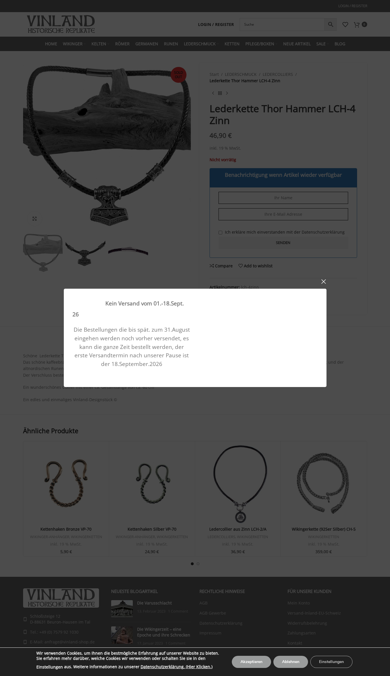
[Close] (323, 281)
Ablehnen (290, 661)
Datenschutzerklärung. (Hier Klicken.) (176, 666)
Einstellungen (49, 667)
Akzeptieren (251, 661)
